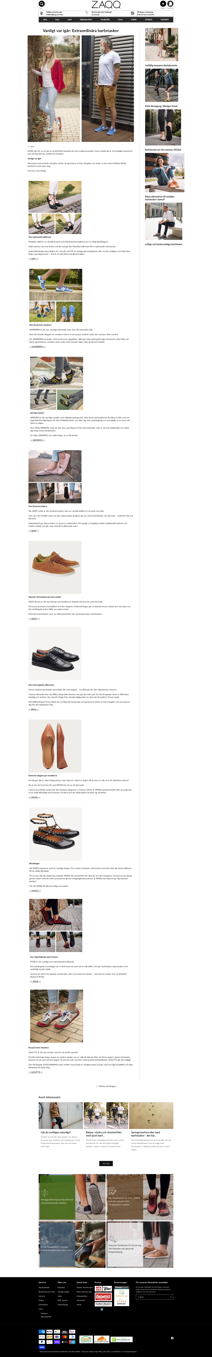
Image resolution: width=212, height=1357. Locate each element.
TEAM (120, 19)
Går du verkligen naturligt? (56, 1132)
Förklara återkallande (46, 1315)
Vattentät (81, 1300)
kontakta (61, 1287)
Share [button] (32, 147)
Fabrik (134, 19)
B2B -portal (62, 1300)
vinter (79, 1304)
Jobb (60, 1296)
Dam (57, 19)
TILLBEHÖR (105, 19)
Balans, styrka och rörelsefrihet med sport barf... (103, 1134)
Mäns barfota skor (84, 1292)
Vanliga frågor (63, 1292)
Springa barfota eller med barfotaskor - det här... (145, 1134)
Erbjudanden (86, 19)
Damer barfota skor (85, 1287)
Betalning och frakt (47, 1292)
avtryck (42, 1296)
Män (70, 19)
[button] (41, 3)
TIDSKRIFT (165, 19)
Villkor (41, 1300)
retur (41, 1309)
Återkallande (44, 1287)
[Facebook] (172, 1338)
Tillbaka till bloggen (107, 1086)
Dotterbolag (63, 1304)
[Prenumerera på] (170, 1297)
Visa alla (106, 1163)
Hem (45, 19)
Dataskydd (43, 1304)
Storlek (148, 19)
